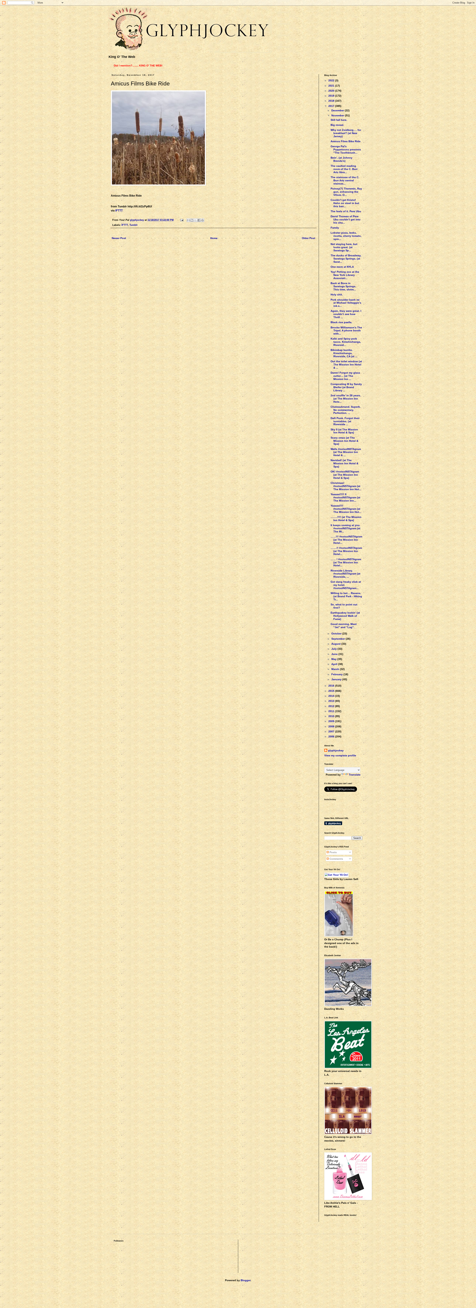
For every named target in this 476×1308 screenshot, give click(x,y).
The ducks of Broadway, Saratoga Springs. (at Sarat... (346, 258)
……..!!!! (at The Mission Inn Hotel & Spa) (346, 518)
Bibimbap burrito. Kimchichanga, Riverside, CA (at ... (344, 353)
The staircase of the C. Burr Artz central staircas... (345, 180)
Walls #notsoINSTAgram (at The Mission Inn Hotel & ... (346, 452)
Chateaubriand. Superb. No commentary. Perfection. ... (346, 410)
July (334, 648)
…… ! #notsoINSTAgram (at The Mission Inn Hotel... (346, 562)
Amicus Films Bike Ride (346, 141)
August (336, 643)
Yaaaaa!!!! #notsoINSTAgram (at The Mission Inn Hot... (346, 508)
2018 (331, 100)
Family (335, 227)
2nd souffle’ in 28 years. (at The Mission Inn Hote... (346, 398)
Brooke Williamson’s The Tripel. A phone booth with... (346, 330)
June (334, 654)
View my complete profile (340, 755)
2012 (331, 706)
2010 (331, 716)
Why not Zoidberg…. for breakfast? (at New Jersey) (346, 133)
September (338, 638)
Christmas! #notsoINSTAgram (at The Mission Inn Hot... (346, 486)
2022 (331, 80)
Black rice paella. (341, 322)
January (336, 679)
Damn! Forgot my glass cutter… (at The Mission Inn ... (345, 376)
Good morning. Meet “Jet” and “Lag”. (344, 626)
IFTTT (119, 210)
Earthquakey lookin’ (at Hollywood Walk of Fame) (345, 615)
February (337, 674)
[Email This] (188, 220)
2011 (331, 711)
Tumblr (133, 225)
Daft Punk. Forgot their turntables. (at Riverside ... (345, 421)
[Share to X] (195, 220)
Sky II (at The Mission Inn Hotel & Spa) (344, 431)
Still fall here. (339, 119)
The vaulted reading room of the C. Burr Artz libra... (344, 169)
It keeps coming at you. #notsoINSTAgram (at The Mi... (345, 528)
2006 (331, 736)
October (336, 633)
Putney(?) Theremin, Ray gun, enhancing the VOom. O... (346, 191)
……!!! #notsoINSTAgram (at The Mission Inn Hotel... (346, 539)
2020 (331, 90)
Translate (355, 774)
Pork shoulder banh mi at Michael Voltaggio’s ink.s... (346, 303)
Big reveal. (337, 124)
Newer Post (119, 238)
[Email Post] (181, 220)
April (334, 664)
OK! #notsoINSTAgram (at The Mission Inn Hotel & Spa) (345, 474)
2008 (331, 726)
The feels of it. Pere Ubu (346, 211)
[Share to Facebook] (199, 220)
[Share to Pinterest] (202, 220)
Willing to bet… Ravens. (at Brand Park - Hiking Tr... (346, 596)
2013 (331, 700)
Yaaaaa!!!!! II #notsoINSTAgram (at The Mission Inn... (345, 497)
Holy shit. (337, 294)
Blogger (245, 1280)
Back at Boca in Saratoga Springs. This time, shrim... (343, 286)
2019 (331, 95)
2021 (331, 85)
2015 (331, 690)
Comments (336, 858)
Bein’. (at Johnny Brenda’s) (341, 159)
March (335, 669)
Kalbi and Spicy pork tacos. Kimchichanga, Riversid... (346, 341)
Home (214, 238)
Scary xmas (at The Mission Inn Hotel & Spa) (344, 440)
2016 (331, 685)
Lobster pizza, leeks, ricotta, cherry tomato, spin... (346, 236)
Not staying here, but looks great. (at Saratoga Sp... (344, 247)
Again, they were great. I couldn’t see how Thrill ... (346, 314)
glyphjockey (336, 750)
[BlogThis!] (192, 220)
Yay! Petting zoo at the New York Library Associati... (345, 275)
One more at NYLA (342, 266)
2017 (331, 105)
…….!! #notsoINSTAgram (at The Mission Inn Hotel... (346, 551)
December (338, 110)
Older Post (308, 238)
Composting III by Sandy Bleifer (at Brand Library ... (346, 387)
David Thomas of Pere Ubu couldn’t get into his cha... (346, 219)
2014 (331, 695)
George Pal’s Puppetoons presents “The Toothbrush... (346, 149)
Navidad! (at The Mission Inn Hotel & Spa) (344, 463)
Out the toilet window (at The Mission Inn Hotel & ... (346, 364)
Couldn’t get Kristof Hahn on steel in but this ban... (345, 203)
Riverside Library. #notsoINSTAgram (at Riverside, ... (345, 573)
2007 (331, 731)
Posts (333, 852)
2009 (331, 721)
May (334, 659)
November (338, 115)
